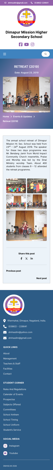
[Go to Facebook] (20, 44)
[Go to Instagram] (32, 44)
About (6, 353)
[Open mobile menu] (4, 54)
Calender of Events (13, 394)
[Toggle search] (46, 54)
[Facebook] (21, 258)
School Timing (10, 419)
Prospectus (9, 399)
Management (10, 358)
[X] (26, 258)
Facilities (7, 368)
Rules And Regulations (14, 389)
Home (6, 116)
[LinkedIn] (31, 258)
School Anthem (11, 414)
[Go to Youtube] (26, 44)
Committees (9, 409)
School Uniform (11, 424)
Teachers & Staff (11, 363)
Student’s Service (12, 429)
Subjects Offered (12, 404)
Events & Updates (22, 116)
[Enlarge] (22, 182)
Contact (7, 373)
